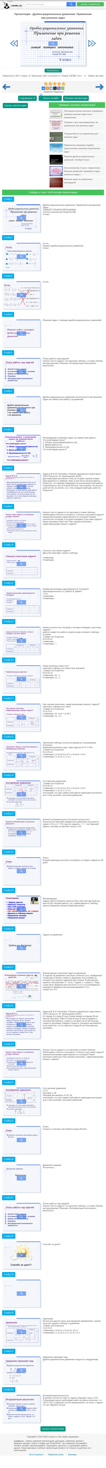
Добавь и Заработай (90, 4)
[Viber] (58, 88)
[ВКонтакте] (43, 88)
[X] (55, 88)
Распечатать (53, 70)
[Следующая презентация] (100, 86)
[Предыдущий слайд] (14, 44)
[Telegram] (51, 88)
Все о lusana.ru (36, 1454)
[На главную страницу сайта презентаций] (13, 5)
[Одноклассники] (47, 88)
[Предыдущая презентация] (7, 86)
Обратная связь (55, 1454)
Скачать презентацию (15, 105)
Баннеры (72, 1454)
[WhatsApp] (62, 88)
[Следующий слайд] (92, 44)
